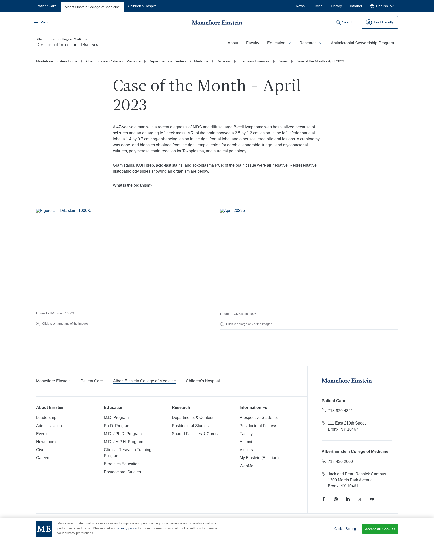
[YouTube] (372, 499)
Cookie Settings (346, 529)
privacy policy (127, 528)
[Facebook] (324, 499)
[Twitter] (360, 499)
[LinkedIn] (348, 499)
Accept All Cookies (380, 529)
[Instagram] (336, 499)
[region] (217, 529)
